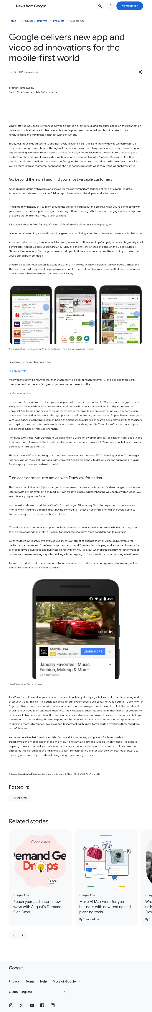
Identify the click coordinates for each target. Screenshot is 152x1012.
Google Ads (20, 797)
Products (58, 20)
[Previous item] (13, 934)
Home (12, 20)
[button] (129, 5)
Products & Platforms (34, 20)
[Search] (100, 5)
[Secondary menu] (110, 5)
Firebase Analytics (20, 393)
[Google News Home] (31, 5)
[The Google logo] (16, 968)
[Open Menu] (10, 5)
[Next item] (22, 934)
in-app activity (18, 371)
